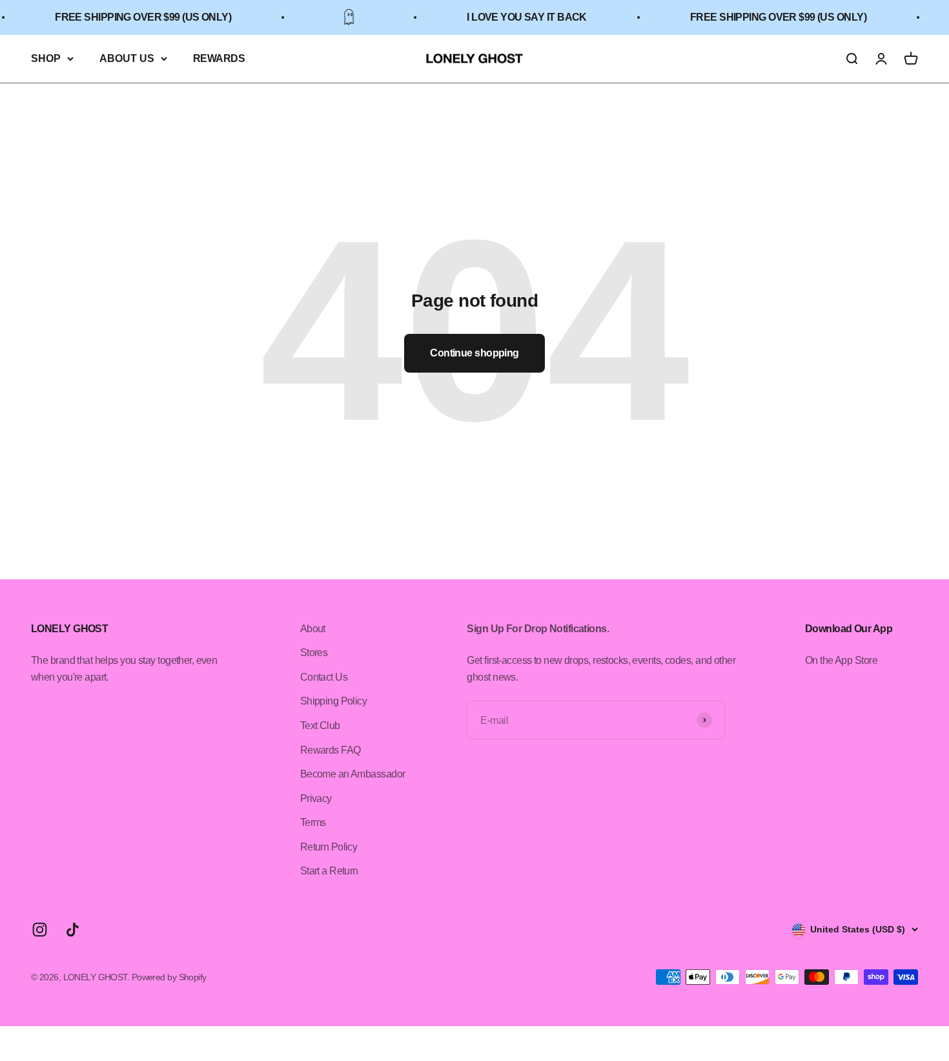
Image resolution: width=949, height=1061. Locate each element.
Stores (314, 652)
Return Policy (329, 846)
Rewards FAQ (330, 750)
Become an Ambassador (352, 773)
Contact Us (323, 677)
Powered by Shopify (169, 977)
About (312, 628)
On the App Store (841, 660)
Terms (313, 822)
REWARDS (219, 58)
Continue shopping (474, 352)
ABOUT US (126, 58)
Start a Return (329, 870)
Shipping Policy (333, 700)
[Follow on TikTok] (72, 929)
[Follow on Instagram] (39, 929)
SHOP (46, 58)
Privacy (316, 798)
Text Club (320, 725)
